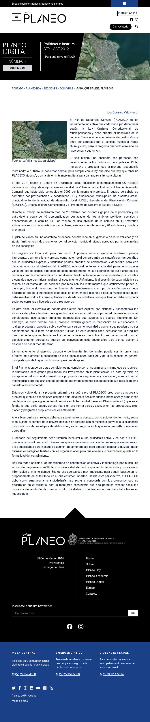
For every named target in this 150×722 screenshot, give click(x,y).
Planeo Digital (95, 582)
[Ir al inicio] (45, 17)
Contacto (91, 593)
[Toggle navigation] (124, 3)
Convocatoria (120, 26)
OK (133, 613)
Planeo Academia (97, 576)
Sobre (90, 564)
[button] (136, 26)
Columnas (17, 68)
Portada (18, 88)
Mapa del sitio (20, 700)
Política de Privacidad (24, 695)
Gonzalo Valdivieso (125, 112)
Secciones (50, 88)
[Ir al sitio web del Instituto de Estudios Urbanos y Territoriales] (96, 539)
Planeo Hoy (33, 88)
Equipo (90, 587)
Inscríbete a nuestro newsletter (32, 606)
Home (90, 558)
